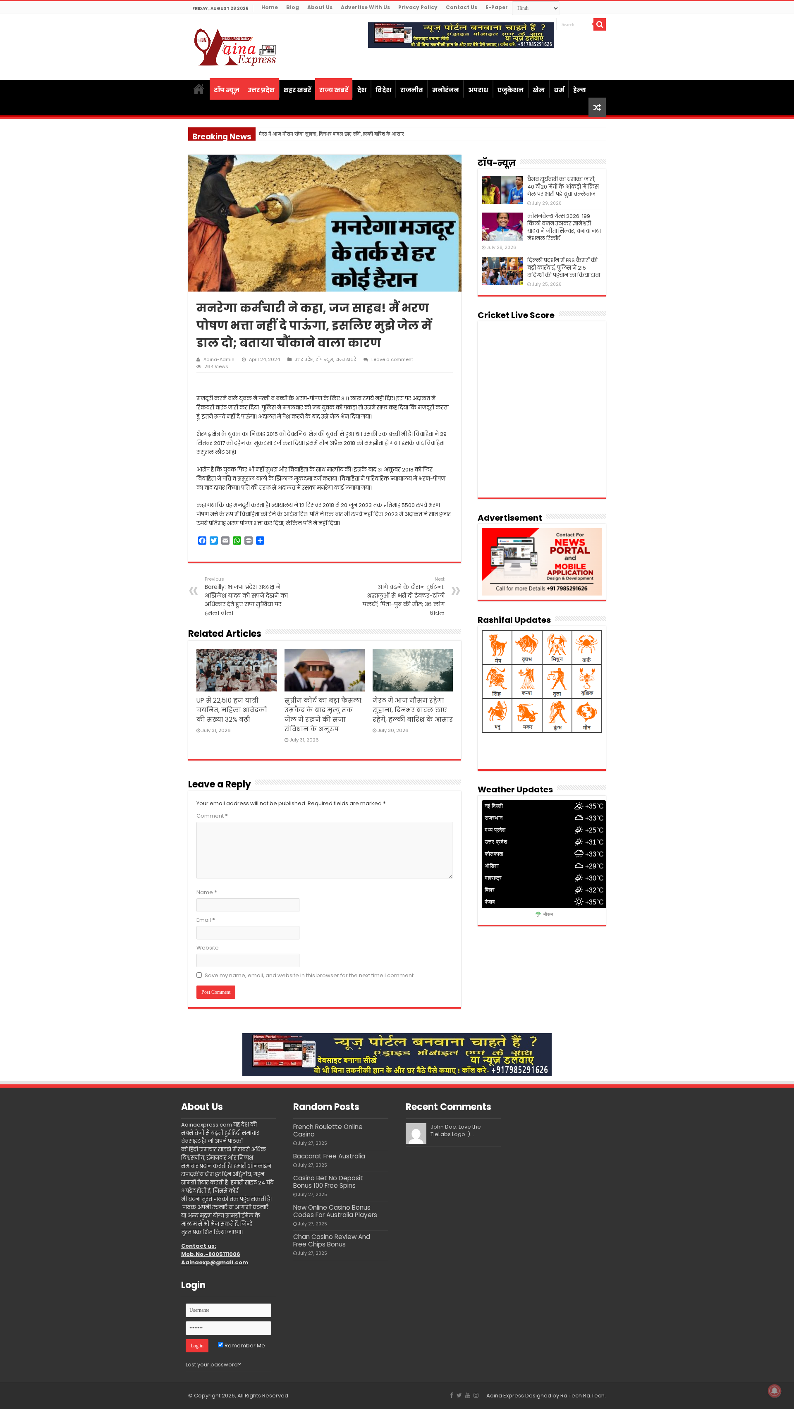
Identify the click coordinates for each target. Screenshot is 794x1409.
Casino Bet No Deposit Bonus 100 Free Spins (328, 1182)
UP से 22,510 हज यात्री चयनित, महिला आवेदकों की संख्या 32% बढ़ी (231, 710)
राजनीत (411, 90)
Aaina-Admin (218, 359)
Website (207, 948)
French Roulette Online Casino (328, 1130)
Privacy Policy (418, 7)
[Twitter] (459, 1395)
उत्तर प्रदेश (261, 90)
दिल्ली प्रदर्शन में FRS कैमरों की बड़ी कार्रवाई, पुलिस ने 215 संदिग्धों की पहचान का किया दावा (563, 267)
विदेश (383, 90)
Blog (292, 7)
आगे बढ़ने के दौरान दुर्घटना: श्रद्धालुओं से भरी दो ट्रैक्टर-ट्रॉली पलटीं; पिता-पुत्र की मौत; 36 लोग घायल (404, 596)
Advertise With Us (365, 7)
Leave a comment (392, 359)
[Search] (599, 24)
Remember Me (244, 1345)
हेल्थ (579, 90)
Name (206, 892)
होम (199, 89)
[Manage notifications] (774, 1390)
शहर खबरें (297, 90)
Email (205, 920)
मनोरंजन (445, 90)
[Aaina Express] (235, 45)
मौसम (548, 915)
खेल (539, 90)
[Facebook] (451, 1395)
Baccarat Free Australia (329, 1156)
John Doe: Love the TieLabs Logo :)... (455, 1130)
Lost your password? (213, 1364)
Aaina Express (505, 1395)
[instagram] (476, 1395)
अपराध (478, 90)
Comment (212, 816)
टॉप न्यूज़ (226, 90)
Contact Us (461, 7)
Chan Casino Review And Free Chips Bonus (331, 1240)
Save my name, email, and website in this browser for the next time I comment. (310, 975)
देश (361, 90)
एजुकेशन (510, 90)
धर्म (559, 90)
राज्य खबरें (333, 90)
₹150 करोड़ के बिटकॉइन (282, 134)
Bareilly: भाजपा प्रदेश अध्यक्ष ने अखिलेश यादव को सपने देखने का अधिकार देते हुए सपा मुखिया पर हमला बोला (246, 596)
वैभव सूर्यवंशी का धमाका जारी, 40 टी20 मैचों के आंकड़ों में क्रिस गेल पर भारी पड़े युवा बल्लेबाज (563, 186)
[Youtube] (467, 1395)
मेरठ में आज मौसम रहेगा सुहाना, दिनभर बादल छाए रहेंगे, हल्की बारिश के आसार (413, 710)
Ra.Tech (594, 1395)
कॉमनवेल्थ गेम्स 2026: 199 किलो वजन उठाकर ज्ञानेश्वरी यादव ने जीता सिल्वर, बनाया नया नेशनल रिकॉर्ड (564, 227)
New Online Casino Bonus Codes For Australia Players (335, 1211)
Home (269, 7)
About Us (319, 7)
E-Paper (496, 7)
